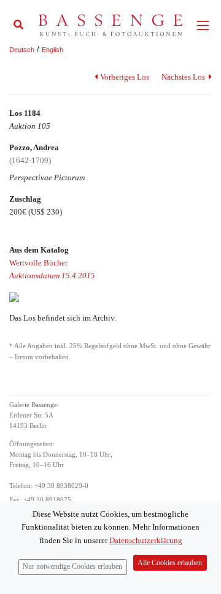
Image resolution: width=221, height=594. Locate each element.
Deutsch (21, 49)
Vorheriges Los (124, 77)
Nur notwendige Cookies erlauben (72, 567)
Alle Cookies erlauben (170, 563)
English (52, 49)
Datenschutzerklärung (145, 540)
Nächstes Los (184, 77)
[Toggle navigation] (203, 25)
